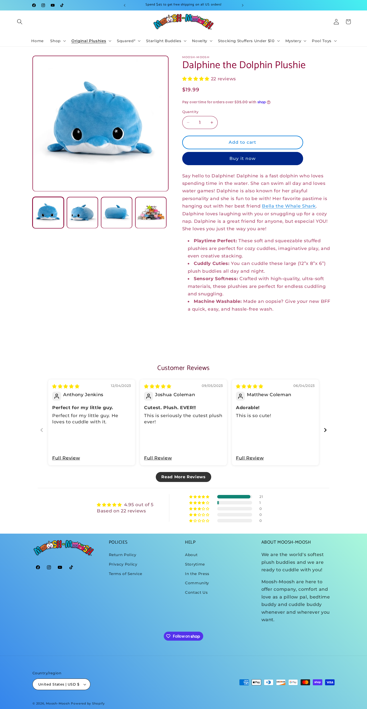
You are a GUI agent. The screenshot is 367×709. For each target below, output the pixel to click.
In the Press (197, 573)
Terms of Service (126, 573)
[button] (20, 22)
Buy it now (242, 158)
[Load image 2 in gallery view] (82, 213)
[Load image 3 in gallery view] (116, 213)
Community (197, 583)
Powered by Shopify (88, 703)
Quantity (190, 112)
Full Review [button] (66, 458)
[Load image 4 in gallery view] (151, 213)
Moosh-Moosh (58, 703)
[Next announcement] (242, 5)
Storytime (195, 564)
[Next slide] (325, 430)
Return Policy (123, 554)
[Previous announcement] (124, 5)
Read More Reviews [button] (183, 476)
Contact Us (196, 592)
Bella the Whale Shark (289, 206)
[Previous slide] (42, 430)
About (191, 554)
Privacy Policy (123, 564)
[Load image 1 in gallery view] (48, 213)
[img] (65, 386)
